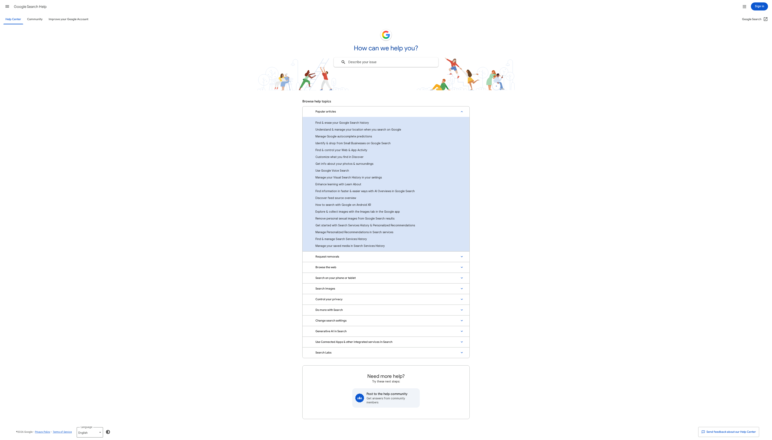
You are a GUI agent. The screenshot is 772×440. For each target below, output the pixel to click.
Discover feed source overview (335, 198)
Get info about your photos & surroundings (344, 164)
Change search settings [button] (331, 320)
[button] (7, 6)
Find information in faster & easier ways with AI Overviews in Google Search (365, 191)
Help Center (13, 19)
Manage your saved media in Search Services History (350, 246)
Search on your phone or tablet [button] (335, 278)
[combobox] (386, 62)
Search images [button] (325, 288)
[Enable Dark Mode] (108, 432)
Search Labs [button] (323, 352)
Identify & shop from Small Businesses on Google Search (353, 143)
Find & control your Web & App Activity (341, 150)
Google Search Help (30, 6)
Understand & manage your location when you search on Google (358, 129)
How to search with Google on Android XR (343, 205)
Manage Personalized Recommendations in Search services (354, 232)
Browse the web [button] (325, 267)
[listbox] (90, 432)
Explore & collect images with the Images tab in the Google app (357, 211)
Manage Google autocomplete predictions (343, 136)
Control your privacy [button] (329, 299)
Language (86, 427)
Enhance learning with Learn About (338, 184)
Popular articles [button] (325, 111)
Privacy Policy (42, 431)
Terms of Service (62, 431)
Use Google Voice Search (332, 170)
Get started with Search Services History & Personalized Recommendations (365, 225)
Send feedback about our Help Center (731, 432)
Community (35, 19)
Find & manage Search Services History (341, 239)
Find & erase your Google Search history (342, 123)
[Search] (343, 62)
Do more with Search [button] (329, 310)
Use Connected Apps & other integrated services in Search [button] (353, 342)
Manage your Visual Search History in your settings (348, 177)
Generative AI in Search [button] (331, 331)
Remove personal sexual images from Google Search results (354, 218)
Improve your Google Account (68, 19)
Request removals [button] (327, 256)
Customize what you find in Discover (339, 157)
